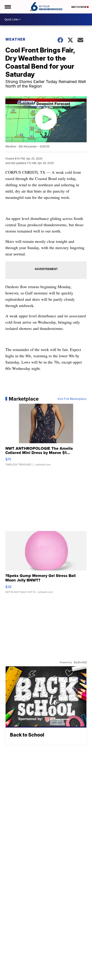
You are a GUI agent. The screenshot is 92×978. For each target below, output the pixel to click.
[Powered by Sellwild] (80, 662)
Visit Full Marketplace (72, 398)
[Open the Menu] (7, 6)
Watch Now (79, 7)
